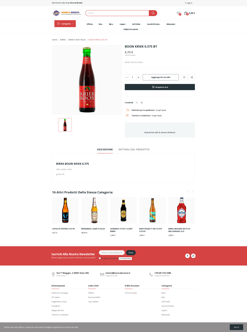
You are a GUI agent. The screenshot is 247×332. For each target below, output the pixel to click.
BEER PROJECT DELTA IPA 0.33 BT (150, 229)
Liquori (164, 310)
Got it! (236, 327)
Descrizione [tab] (105, 149)
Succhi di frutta (167, 306)
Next (193, 191)
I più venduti (93, 301)
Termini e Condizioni (59, 314)
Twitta (141, 103)
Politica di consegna (59, 293)
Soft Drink (165, 301)
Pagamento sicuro (59, 301)
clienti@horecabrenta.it (117, 273)
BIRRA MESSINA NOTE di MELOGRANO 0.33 (179, 229)
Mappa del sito (57, 310)
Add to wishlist (184, 77)
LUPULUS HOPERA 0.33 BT (63, 228)
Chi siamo (55, 297)
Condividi (136, 103)
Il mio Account (131, 293)
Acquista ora (161, 87)
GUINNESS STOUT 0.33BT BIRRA (121, 229)
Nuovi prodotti (94, 297)
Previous (187, 191)
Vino (163, 297)
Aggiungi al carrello (160, 77)
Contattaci (55, 306)
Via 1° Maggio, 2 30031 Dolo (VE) (72, 273)
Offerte (91, 293)
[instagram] (193, 256)
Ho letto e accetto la (116, 258)
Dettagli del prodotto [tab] (133, 149)
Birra (163, 293)
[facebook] (187, 256)
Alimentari (165, 314)
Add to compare (192, 77)
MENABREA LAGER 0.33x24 (93, 228)
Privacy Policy (126, 258)
